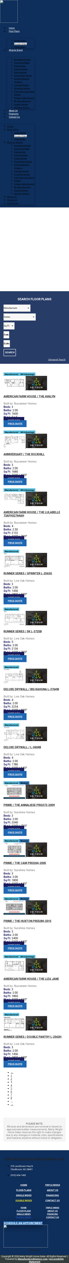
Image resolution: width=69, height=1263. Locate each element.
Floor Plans (14, 31)
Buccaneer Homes (22, 59)
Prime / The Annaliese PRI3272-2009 (29, 805)
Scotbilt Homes (21, 104)
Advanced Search (56, 359)
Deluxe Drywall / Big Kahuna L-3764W (31, 689)
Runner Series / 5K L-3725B (23, 631)
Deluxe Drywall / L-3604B (22, 747)
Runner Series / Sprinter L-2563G (28, 573)
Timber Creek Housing (24, 98)
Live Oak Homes (21, 85)
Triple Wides (19, 47)
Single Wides (20, 40)
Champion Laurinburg (24, 91)
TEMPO (17, 95)
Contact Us (14, 117)
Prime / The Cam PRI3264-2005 (25, 863)
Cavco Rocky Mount (23, 75)
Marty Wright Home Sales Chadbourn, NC (34, 1159)
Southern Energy (22, 107)
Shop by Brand (16, 50)
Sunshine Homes (22, 88)
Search (10, 352)
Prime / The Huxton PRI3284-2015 (27, 921)
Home (12, 28)
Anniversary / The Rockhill (24, 454)
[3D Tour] (36, 389)
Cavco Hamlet (20, 72)
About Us (13, 110)
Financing (13, 114)
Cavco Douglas (21, 69)
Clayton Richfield (21, 63)
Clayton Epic (19, 66)
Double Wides (20, 44)
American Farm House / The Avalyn (29, 396)
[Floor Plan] (15, 389)
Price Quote (15, 423)
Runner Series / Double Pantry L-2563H (32, 1037)
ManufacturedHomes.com (33, 1259)
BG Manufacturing (22, 101)
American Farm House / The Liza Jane (31, 979)
